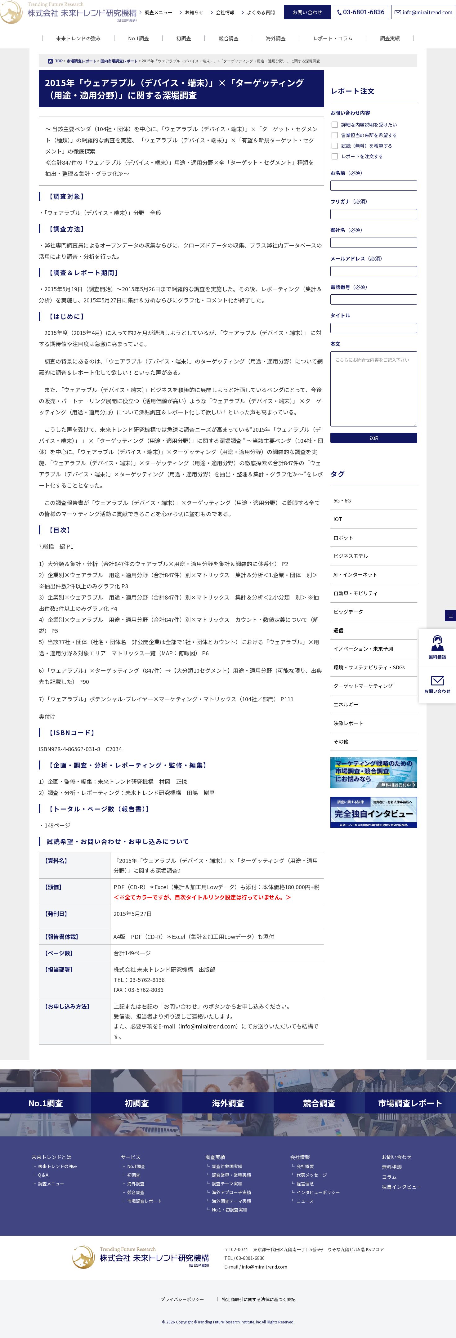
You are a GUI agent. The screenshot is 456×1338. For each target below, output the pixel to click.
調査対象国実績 (227, 1166)
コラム (389, 1176)
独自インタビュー (402, 1186)
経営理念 (305, 1183)
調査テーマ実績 (227, 1183)
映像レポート (348, 723)
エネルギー (345, 704)
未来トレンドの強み (78, 38)
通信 (338, 630)
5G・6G (342, 500)
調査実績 (215, 1157)
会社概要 (305, 1166)
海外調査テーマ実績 (231, 1201)
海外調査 (276, 38)
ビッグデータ (348, 611)
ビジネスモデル (350, 556)
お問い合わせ (307, 12)
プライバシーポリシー (182, 1299)
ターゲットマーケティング (363, 685)
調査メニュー (158, 12)
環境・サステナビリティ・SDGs (369, 667)
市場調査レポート (144, 1201)
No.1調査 (138, 38)
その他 (340, 741)
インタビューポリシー (318, 1192)
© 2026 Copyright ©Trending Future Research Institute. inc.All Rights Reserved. (228, 1321)
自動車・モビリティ (355, 593)
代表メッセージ (312, 1175)
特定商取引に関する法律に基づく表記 (259, 1299)
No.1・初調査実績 (229, 1209)
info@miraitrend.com (428, 12)
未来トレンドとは (51, 1157)
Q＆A (43, 1175)
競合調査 (229, 38)
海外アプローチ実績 (231, 1192)
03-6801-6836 (364, 12)
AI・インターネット (355, 574)
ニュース (305, 1201)
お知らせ (194, 12)
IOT (337, 519)
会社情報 (225, 12)
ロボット (343, 537)
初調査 (183, 38)
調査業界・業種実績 (231, 1175)
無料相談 (392, 1167)
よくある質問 (261, 12)
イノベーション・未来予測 (363, 648)
